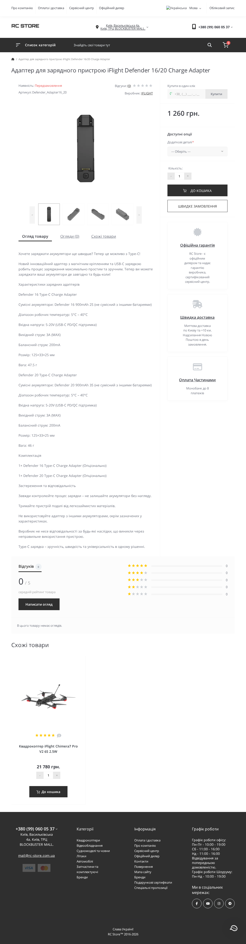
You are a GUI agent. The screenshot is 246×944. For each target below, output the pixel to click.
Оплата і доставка (51, 8)
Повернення (143, 866)
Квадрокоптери (88, 840)
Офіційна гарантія (197, 245)
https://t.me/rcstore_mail (230, 903)
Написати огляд (39, 604)
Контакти (141, 861)
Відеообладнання (90, 845)
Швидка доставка (197, 317)
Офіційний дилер (111, 8)
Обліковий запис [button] (221, 8)
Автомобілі (85, 861)
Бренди (82, 877)
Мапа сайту (142, 872)
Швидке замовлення (197, 206)
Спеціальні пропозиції (150, 888)
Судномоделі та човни (93, 851)
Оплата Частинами (197, 379)
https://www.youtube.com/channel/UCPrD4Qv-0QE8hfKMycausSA (208, 903)
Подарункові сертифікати (153, 882)
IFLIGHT (147, 93)
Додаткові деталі (180, 142)
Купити (216, 94)
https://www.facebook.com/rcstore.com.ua (197, 903)
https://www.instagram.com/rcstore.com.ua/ (219, 903)
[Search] (209, 45)
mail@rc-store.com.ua (36, 855)
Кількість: (175, 168)
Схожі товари (103, 236)
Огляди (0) (69, 236)
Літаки (81, 856)
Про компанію (22, 8)
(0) (129, 86)
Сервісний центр (81, 8)
